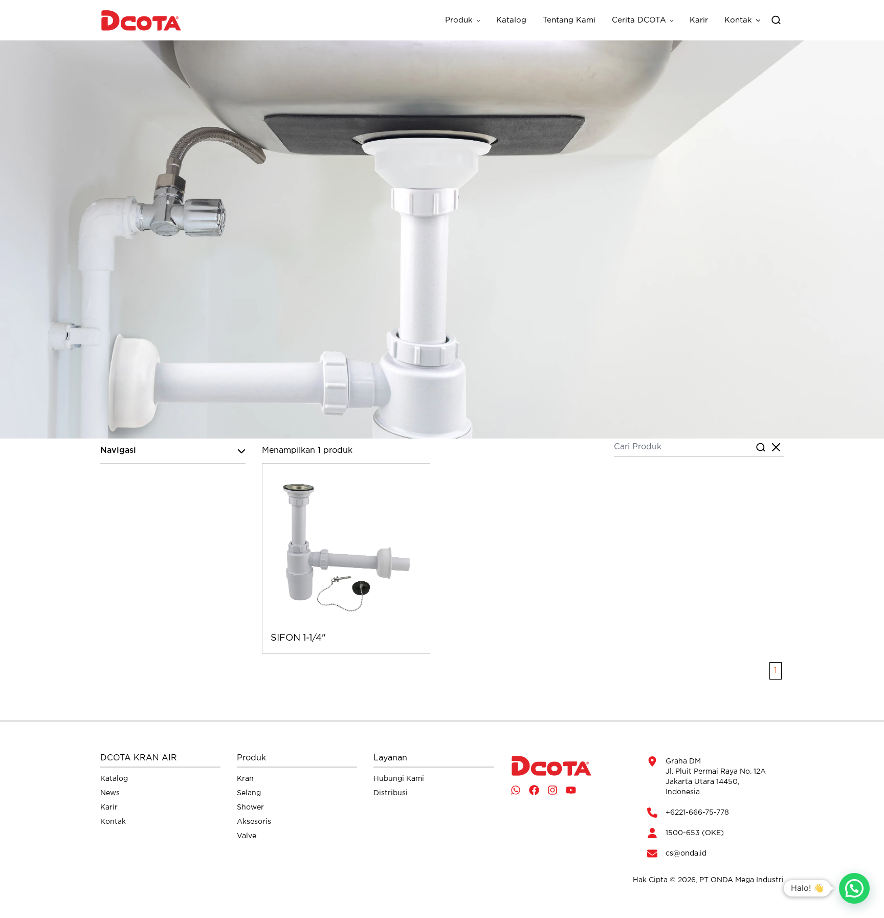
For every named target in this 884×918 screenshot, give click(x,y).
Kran (245, 779)
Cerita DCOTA (639, 20)
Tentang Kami (569, 20)
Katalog (511, 20)
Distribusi (390, 793)
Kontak (738, 20)
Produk (459, 20)
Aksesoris (254, 822)
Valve (246, 836)
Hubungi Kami (398, 779)
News (110, 793)
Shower (250, 807)
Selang (249, 793)
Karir (699, 20)
